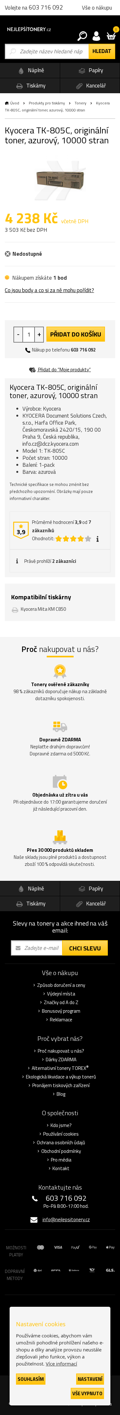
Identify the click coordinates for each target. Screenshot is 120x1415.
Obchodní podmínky (61, 1151)
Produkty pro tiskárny (47, 103)
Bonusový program (61, 1011)
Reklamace (61, 1019)
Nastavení (90, 1379)
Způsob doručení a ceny (61, 985)
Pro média (61, 1159)
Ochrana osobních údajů (61, 1142)
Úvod (14, 103)
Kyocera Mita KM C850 (43, 609)
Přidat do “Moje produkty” (64, 369)
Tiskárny (35, 85)
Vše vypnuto (87, 1393)
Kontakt (60, 1168)
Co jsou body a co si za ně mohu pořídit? (49, 290)
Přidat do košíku (75, 334)
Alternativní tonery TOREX (60, 1068)
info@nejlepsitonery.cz (66, 1219)
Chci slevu (85, 948)
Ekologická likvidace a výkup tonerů (61, 1076)
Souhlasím (31, 1379)
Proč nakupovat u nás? (61, 1051)
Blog (61, 1094)
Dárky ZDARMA (61, 1059)
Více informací (61, 1363)
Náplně (35, 70)
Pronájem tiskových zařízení (61, 1085)
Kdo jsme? (61, 1125)
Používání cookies (61, 1134)
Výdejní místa (61, 993)
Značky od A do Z (61, 1002)
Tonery (80, 103)
